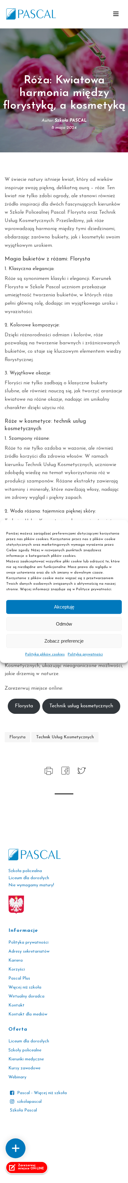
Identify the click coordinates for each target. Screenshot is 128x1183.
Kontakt (16, 1005)
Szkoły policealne (24, 1050)
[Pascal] (31, 14)
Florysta (24, 706)
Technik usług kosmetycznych (81, 706)
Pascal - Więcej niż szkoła (42, 1093)
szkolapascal (29, 1101)
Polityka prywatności (85, 654)
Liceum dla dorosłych (28, 1041)
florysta (17, 737)
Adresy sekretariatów (28, 951)
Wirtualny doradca (26, 996)
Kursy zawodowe (24, 1068)
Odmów (64, 623)
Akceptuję (64, 606)
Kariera (15, 960)
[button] (116, 14)
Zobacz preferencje (64, 641)
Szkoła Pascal (23, 1110)
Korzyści (16, 969)
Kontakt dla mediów (27, 1014)
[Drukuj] (48, 770)
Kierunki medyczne (26, 1059)
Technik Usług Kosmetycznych (65, 737)
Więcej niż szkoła (24, 987)
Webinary (17, 1077)
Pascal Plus (19, 978)
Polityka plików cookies (45, 654)
